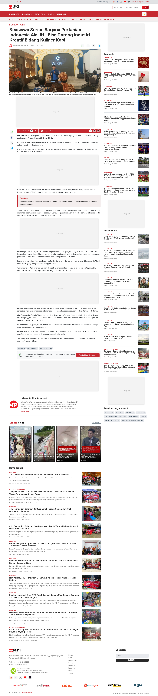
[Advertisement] (55, 112)
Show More (25, 412)
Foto (74, 19)
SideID (51, 14)
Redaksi (140, 693)
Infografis (64, 19)
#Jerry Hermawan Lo (45, 348)
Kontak (146, 693)
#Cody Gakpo (120, 413)
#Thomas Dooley (133, 416)
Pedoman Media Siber (129, 693)
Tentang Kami (116, 693)
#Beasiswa (21, 348)
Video (82, 19)
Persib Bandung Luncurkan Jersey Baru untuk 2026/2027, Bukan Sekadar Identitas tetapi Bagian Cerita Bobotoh (93, 2)
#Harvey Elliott (109, 413)
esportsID (40, 14)
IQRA (90, 19)
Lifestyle (38, 19)
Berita (12, 19)
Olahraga (51, 19)
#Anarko (143, 416)
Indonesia (13, 25)
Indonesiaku (25, 19)
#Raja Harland (140, 413)
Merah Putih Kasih (105, 19)
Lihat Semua (96, 423)
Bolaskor (27, 14)
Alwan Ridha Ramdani (19, 46)
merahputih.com (27, 692)
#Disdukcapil (130, 413)
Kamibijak (62, 14)
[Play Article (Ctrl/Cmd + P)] (90, 130)
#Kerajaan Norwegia (111, 416)
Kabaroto (14, 14)
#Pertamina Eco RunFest (112, 420)
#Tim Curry (122, 416)
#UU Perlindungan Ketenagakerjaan (132, 420)
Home (70, 655)
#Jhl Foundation (32, 348)
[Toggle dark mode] (144, 14)
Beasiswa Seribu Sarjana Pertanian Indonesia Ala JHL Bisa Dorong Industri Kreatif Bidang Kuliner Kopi (49, 35)
